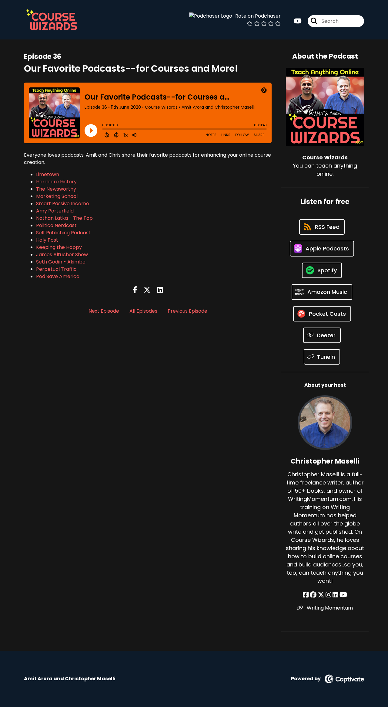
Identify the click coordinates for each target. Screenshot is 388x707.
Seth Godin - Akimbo (60, 261)
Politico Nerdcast (56, 225)
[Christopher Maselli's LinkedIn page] (335, 595)
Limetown (47, 174)
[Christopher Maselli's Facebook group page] (313, 595)
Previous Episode (187, 311)
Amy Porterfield (55, 210)
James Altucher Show (62, 254)
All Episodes (143, 311)
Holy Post (47, 239)
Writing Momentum (329, 607)
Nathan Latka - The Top (64, 218)
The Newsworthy (56, 188)
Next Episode (104, 311)
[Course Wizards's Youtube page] (298, 21)
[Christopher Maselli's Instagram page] (328, 595)
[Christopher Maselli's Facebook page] (306, 595)
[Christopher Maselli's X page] (321, 595)
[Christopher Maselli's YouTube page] (343, 595)
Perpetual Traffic (56, 269)
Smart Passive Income (62, 203)
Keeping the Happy (59, 247)
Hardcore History (56, 181)
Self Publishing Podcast (63, 232)
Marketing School (57, 196)
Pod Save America (57, 276)
